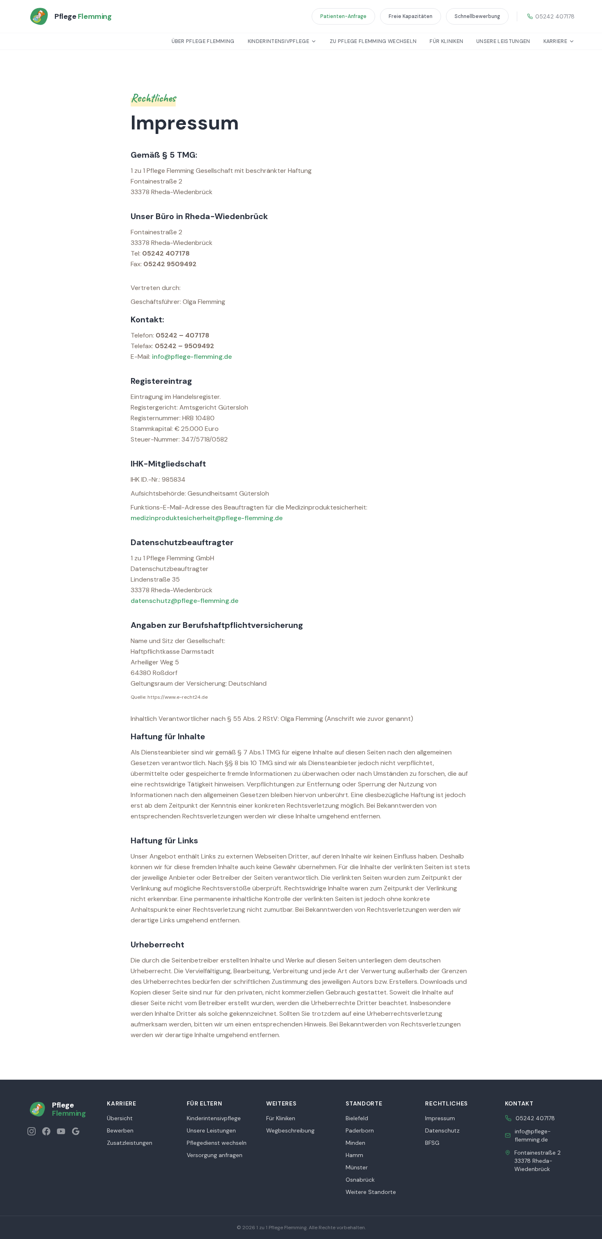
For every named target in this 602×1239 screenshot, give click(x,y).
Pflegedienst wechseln (217, 1142)
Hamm (354, 1155)
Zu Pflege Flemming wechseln (373, 41)
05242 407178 (555, 16)
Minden (355, 1142)
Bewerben (120, 1130)
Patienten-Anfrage (343, 16)
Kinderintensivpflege (278, 41)
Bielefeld (357, 1118)
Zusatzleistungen (129, 1142)
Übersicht (120, 1118)
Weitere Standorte (371, 1192)
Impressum (440, 1118)
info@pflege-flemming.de (192, 356)
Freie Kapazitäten (410, 16)
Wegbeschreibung (290, 1130)
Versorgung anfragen (214, 1155)
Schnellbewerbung (477, 16)
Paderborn (360, 1130)
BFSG (432, 1142)
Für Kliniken (446, 41)
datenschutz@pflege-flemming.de (184, 600)
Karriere (555, 41)
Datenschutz (442, 1130)
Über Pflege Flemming (203, 41)
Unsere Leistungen (503, 41)
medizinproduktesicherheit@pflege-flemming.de (207, 518)
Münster (357, 1167)
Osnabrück (360, 1179)
